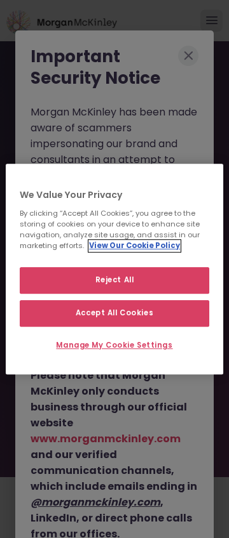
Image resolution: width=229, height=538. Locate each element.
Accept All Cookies (114, 313)
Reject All (114, 280)
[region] (114, 269)
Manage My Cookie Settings (114, 345)
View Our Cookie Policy (134, 245)
